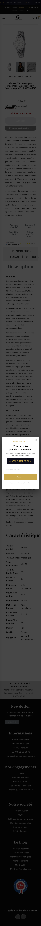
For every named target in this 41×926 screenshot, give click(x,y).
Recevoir (20, 477)
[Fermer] (36, 440)
